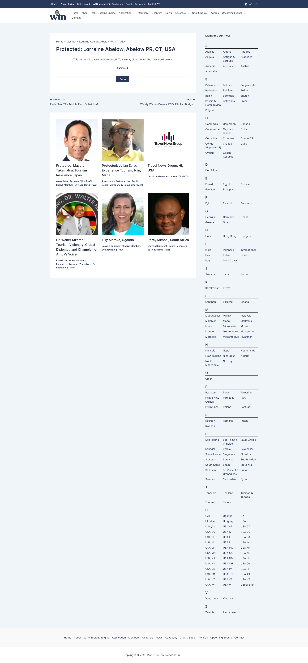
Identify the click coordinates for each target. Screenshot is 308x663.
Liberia (245, 301)
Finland (227, 203)
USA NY (210, 563)
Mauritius (246, 320)
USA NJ (210, 558)
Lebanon (210, 301)
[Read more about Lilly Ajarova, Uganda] (123, 214)
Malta (226, 320)
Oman (208, 378)
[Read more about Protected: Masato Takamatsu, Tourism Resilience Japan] (77, 139)
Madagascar (212, 315)
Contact (76, 17)
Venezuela (211, 598)
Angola (209, 56)
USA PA (227, 568)
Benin (208, 95)
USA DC (246, 531)
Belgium (228, 90)
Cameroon (229, 123)
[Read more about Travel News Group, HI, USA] (168, 139)
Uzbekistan (247, 584)
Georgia (210, 217)
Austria (245, 66)
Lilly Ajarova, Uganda (118, 240)
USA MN (210, 553)
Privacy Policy (67, 4)
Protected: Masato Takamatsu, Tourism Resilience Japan (71, 170)
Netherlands (248, 350)
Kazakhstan (212, 288)
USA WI (227, 584)
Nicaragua (229, 355)
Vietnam (228, 598)
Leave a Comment (111, 246)
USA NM (228, 558)
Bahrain (227, 85)
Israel (244, 255)
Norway (227, 361)
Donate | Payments (135, 4)
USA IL (227, 542)
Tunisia (209, 502)
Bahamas (210, 85)
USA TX (245, 574)
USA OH (228, 563)
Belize (244, 90)
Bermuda (228, 95)
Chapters (157, 12)
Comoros (228, 138)
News (168, 12)
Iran (207, 255)
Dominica (211, 170)
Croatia (227, 143)
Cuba (244, 143)
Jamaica (210, 274)
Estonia (245, 184)
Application (125, 12)
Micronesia (229, 326)
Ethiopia (228, 189)
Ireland (227, 255)
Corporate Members (159, 176)
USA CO (210, 531)
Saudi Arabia (248, 439)
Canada (245, 123)
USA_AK (210, 526)
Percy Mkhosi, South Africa (168, 240)
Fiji (207, 203)
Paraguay (228, 397)
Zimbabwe (85, 264)
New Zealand (213, 355)
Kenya (226, 288)
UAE (208, 515)
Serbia (227, 448)
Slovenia (210, 459)
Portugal (246, 407)
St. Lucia (210, 470)
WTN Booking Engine (104, 12)
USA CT (228, 531)
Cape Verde (212, 129)
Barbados (211, 90)
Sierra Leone (213, 454)
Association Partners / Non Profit (74, 181)
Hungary (246, 236)
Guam (226, 222)
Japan (226, 274)
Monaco (245, 326)
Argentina (246, 56)
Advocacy (180, 12)
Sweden (210, 479)
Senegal (210, 448)
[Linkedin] (245, 4)
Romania (228, 420)
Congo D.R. (247, 138)
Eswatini (210, 189)
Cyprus (209, 152)
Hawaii (174, 176)
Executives (62, 264)
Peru (243, 397)
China (244, 129)
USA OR (210, 568)
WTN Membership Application (108, 4)
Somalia (228, 459)
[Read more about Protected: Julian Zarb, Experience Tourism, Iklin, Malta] (123, 139)
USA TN (228, 574)
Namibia (210, 350)
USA (243, 521)
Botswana (229, 101)
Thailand (228, 493)
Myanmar (246, 336)
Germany (228, 217)
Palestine (246, 392)
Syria (244, 479)
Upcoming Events (232, 12)
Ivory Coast (230, 260)
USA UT (210, 579)
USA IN (245, 542)
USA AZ (227, 526)
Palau (226, 392)
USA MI (245, 547)
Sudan (244, 470)
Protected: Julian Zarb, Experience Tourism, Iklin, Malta (121, 170)
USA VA (227, 579)
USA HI (209, 542)
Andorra (245, 51)
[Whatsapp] (250, 4)
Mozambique (231, 336)
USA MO (228, 553)
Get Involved (83, 4)
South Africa (248, 459)
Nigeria (245, 355)
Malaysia (246, 315)
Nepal (226, 350)
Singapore (229, 454)
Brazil (244, 101)
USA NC (246, 553)
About (85, 12)
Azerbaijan (211, 71)
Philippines (211, 407)
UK (242, 515)
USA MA (210, 547)
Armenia (210, 66)
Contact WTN (154, 4)
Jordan (245, 274)
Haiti (208, 236)
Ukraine (210, 521)
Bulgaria (210, 110)
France (245, 203)
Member (68, 184)
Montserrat (247, 331)
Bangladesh (248, 85)
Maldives (210, 320)
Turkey (227, 502)
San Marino (212, 439)
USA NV (245, 558)
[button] (256, 4)
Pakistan (210, 392)
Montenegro (230, 331)
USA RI (245, 568)
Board (59, 184)
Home (54, 4)
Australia (228, 66)
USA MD (228, 547)
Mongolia (211, 331)
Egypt (226, 184)
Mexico (209, 326)
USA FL (227, 537)
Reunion (210, 420)
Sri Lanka (246, 464)
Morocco (210, 336)
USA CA (245, 526)
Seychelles (247, 448)
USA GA (245, 537)
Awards (214, 12)
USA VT (245, 579)
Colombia (211, 138)
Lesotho (228, 301)
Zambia (209, 612)
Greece (209, 222)
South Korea (212, 464)
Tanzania (210, 493)
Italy (207, 260)
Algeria (227, 51)
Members (143, 12)
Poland (227, 407)
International (248, 249)
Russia (244, 420)
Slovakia (246, 454)
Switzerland (230, 479)
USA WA (210, 584)
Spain (226, 464)
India (208, 249)
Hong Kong (229, 236)
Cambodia (211, 123)
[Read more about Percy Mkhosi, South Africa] (168, 214)
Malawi (227, 315)
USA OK (245, 563)
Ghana (244, 217)
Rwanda (210, 426)
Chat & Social (199, 12)
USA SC (210, 574)
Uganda (227, 515)
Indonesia (229, 249)
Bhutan (245, 95)
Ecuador (210, 184)
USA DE (210, 537)
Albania (209, 51)
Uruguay (228, 521)
